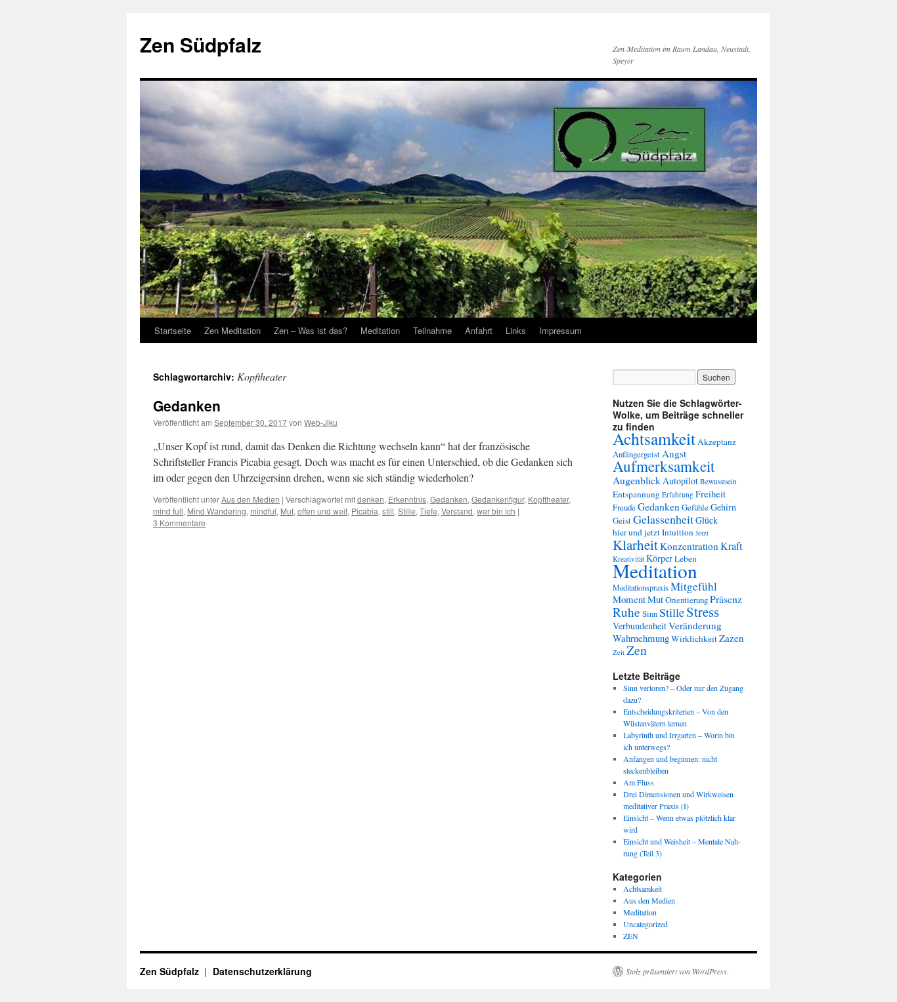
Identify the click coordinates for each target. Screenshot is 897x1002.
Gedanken (187, 405)
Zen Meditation (232, 330)
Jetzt (702, 532)
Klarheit (635, 544)
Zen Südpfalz (200, 44)
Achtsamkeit (654, 438)
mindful (263, 510)
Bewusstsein (718, 481)
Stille (407, 510)
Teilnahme (432, 330)
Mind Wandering (216, 510)
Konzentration (689, 546)
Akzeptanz (716, 442)
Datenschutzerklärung (262, 971)
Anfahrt (478, 330)
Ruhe (626, 612)
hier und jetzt (636, 532)
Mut (287, 510)
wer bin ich (496, 510)
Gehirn (723, 507)
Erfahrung (677, 494)
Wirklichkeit (694, 638)
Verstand (457, 510)
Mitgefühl (693, 586)
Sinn (649, 613)
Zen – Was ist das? (310, 330)
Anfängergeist (636, 454)
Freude (624, 507)
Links (516, 330)
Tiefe (428, 510)
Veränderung (695, 625)
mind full (168, 510)
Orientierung (686, 600)
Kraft (731, 546)
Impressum (560, 330)
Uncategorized (645, 924)
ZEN (630, 935)
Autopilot (680, 480)
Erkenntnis (407, 499)
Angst (674, 453)
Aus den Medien (250, 499)
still (388, 510)
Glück (706, 520)
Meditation (380, 330)
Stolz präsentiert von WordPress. (677, 971)
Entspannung (636, 494)
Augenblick (637, 480)
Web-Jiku (321, 422)
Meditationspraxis (640, 587)
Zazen (731, 637)
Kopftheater (548, 499)
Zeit (618, 652)
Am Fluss (638, 782)
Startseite (172, 330)
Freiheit (710, 493)
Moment (629, 599)
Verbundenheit (640, 625)
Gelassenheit (663, 519)
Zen (636, 650)
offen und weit (322, 510)
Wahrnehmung (641, 637)
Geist (622, 520)
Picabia (364, 510)
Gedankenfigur (497, 499)
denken (370, 499)
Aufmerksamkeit (663, 466)
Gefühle (695, 507)
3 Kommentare (179, 522)
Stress (702, 611)
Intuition (677, 532)
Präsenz (726, 599)
